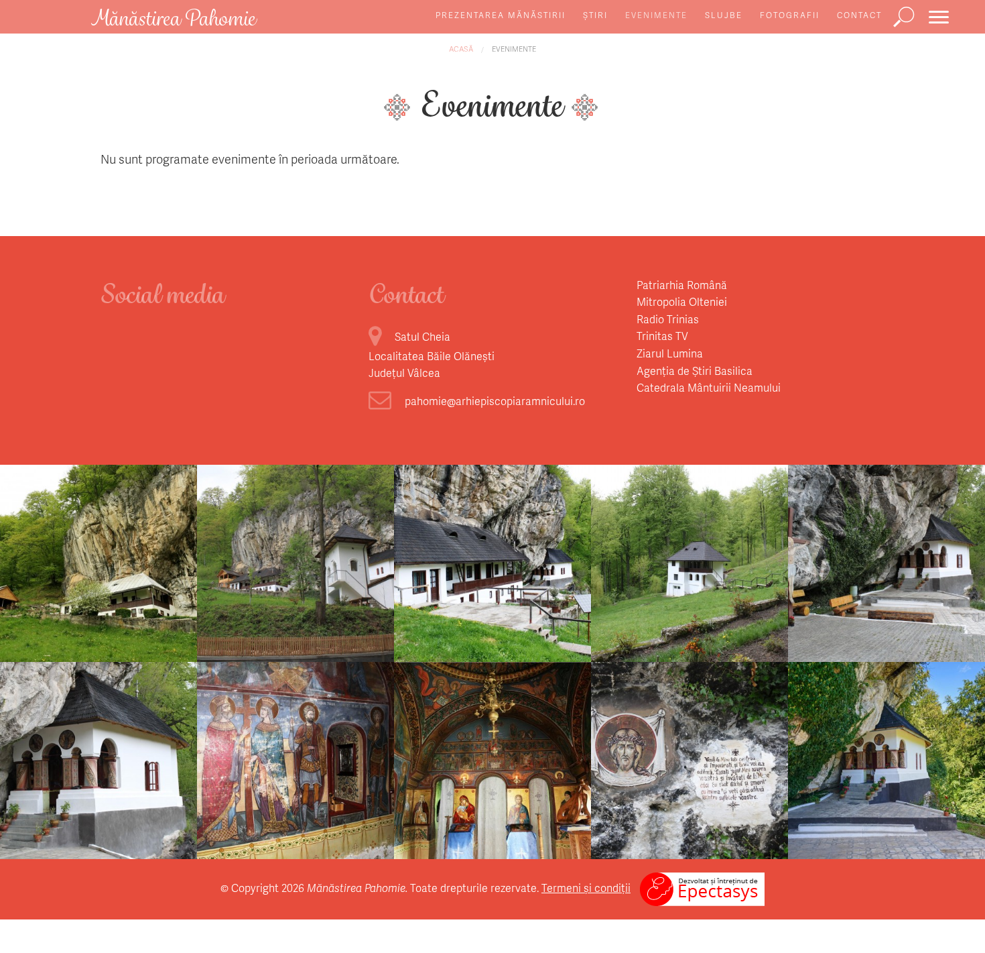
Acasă (461, 49)
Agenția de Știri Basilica (694, 370)
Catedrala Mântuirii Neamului (709, 387)
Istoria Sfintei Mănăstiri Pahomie (98, 595)
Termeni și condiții (586, 887)
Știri (595, 15)
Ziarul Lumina (670, 353)
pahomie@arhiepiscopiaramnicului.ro (495, 400)
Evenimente (656, 15)
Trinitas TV (662, 335)
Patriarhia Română (682, 284)
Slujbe (723, 15)
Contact (859, 15)
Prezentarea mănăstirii (501, 15)
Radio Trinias (668, 319)
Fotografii (789, 15)
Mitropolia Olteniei (682, 301)
